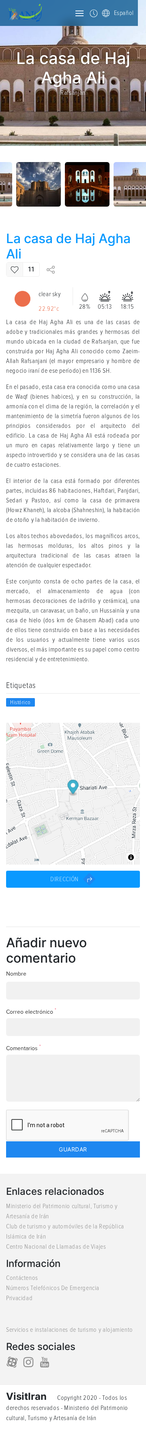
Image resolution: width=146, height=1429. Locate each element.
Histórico (20, 702)
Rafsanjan (73, 93)
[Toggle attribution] (131, 857)
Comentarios (23, 1048)
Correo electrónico (31, 1011)
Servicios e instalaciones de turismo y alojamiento (69, 1330)
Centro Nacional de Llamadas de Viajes (56, 1247)
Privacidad (19, 1298)
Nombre (16, 973)
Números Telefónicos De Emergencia (52, 1288)
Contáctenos (22, 1278)
